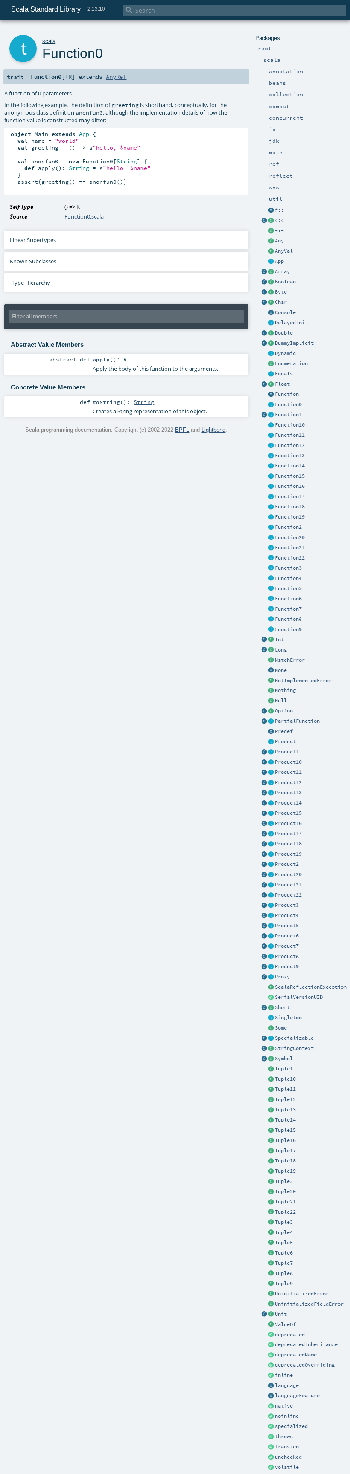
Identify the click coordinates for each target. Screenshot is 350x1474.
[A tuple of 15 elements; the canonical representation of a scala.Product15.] (271, 1130)
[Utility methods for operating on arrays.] (264, 271)
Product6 (287, 936)
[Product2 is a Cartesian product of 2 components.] (271, 864)
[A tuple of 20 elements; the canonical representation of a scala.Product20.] (271, 1191)
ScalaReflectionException (311, 987)
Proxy (282, 977)
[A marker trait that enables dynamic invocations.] (271, 353)
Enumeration (291, 363)
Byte (281, 292)
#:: (279, 210)
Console (285, 312)
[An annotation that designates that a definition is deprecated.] (271, 1335)
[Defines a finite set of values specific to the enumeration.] (271, 364)
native (284, 1406)
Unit (281, 1314)
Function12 (290, 445)
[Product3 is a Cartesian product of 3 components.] (271, 905)
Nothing (285, 690)
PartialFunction (297, 721)
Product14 (288, 803)
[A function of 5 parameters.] (271, 589)
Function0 (288, 404)
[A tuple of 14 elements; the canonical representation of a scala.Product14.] (271, 1120)
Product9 (287, 966)
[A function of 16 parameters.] (271, 486)
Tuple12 (285, 1099)
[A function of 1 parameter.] (271, 415)
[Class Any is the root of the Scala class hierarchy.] (271, 241)
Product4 (287, 915)
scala (48, 41)
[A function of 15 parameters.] (271, 476)
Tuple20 (285, 1191)
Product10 (288, 762)
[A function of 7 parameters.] (271, 609)
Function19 (290, 517)
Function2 (288, 527)
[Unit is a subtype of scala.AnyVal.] (271, 1314)
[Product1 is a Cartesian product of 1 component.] (271, 752)
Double (284, 333)
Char (281, 302)
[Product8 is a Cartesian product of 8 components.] (271, 956)
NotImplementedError (303, 681)
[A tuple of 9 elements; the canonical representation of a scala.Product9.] (271, 1284)
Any (279, 241)
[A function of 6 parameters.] (271, 599)
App (279, 261)
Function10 (290, 425)
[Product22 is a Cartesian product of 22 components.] (271, 895)
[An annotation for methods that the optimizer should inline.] (271, 1375)
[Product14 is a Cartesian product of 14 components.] (271, 803)
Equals (284, 374)
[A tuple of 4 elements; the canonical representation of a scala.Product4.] (271, 1232)
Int (279, 640)
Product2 (287, 864)
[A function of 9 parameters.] (271, 629)
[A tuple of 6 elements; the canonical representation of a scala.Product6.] (271, 1253)
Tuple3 (284, 1222)
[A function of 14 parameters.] (271, 466)
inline (284, 1375)
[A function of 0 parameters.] (271, 404)
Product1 (287, 752)
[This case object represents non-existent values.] (271, 670)
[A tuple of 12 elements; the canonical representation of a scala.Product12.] (271, 1099)
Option (284, 711)
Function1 (288, 415)
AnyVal (284, 251)
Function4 (288, 578)
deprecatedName (296, 1355)
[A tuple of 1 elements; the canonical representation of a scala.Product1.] (271, 1069)
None (281, 670)
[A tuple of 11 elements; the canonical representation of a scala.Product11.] (271, 1089)
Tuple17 (285, 1151)
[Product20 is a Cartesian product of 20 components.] (271, 874)
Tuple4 (284, 1232)
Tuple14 (285, 1120)
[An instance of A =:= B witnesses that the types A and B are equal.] (271, 231)
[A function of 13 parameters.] (271, 456)
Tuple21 (285, 1202)
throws (284, 1436)
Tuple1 (284, 1069)
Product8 (287, 956)
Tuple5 (284, 1243)
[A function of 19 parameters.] (271, 517)
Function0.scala (84, 216)
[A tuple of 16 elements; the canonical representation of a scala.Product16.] (271, 1140)
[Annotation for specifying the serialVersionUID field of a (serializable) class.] (271, 997)
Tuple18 (285, 1161)
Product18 (288, 844)
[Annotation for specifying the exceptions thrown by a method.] (271, 1437)
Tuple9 (284, 1284)
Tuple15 (285, 1130)
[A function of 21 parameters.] (271, 548)
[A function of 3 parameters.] (271, 568)
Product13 (288, 793)
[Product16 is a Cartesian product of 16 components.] (271, 823)
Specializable (294, 1038)
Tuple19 (285, 1171)
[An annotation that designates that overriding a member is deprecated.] (271, 1365)
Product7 (287, 946)
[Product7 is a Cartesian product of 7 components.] (271, 946)
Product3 (287, 905)
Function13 (290, 456)
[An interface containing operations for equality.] (271, 374)
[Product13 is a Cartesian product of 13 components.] (271, 793)
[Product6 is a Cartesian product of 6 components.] (271, 936)
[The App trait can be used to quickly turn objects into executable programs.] (271, 261)
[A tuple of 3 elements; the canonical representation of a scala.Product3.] (271, 1222)
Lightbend (213, 430)
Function (287, 394)
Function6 (288, 599)
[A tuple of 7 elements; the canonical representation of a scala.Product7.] (271, 1263)
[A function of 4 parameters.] (271, 578)
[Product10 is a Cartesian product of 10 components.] (271, 762)
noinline (287, 1416)
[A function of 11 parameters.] (271, 435)
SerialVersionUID (299, 997)
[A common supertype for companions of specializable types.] (271, 1038)
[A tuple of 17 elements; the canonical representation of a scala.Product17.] (271, 1151)
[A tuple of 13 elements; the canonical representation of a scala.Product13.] (271, 1110)
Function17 (290, 496)
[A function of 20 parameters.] (271, 537)
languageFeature (297, 1396)
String (144, 401)
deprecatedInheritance (306, 1344)
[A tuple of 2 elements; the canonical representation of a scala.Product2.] (271, 1181)
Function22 (290, 558)
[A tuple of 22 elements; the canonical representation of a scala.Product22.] (271, 1212)
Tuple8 (284, 1273)
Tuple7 (284, 1263)
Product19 (288, 854)
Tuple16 (285, 1140)
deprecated (290, 1335)
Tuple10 (285, 1079)
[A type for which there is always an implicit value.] (271, 343)
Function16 (290, 486)
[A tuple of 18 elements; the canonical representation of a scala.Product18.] (271, 1161)
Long (281, 650)
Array (282, 271)
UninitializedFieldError (309, 1304)
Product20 (288, 874)
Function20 (290, 537)
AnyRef (116, 77)
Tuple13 (285, 1110)
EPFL (182, 430)
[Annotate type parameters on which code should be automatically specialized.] (271, 1426)
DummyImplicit (294, 343)
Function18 (290, 507)
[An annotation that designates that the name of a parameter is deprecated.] (271, 1355)
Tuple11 (285, 1089)
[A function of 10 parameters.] (271, 425)
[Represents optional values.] (271, 711)
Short (282, 1007)
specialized (291, 1426)
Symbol (284, 1059)
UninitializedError (302, 1294)
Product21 (288, 885)
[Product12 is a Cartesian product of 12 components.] (271, 782)
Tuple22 (285, 1212)
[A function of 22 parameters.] (271, 558)
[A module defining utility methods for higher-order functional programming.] (271, 394)
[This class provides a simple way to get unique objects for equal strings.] (271, 1059)
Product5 (287, 926)
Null (281, 701)
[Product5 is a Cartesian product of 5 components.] (271, 926)
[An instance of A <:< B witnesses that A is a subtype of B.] (271, 220)
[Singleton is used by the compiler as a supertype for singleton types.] (271, 1018)
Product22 (288, 895)
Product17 (288, 834)
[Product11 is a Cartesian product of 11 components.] (271, 772)
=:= (279, 231)
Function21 (290, 548)
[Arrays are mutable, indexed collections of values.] (271, 271)
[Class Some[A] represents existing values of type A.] (271, 1028)
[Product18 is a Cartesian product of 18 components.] (271, 844)
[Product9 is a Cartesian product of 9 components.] (271, 966)
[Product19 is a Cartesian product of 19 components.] (271, 854)
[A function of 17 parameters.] (271, 496)
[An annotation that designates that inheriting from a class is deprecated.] (271, 1344)
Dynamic (285, 353)
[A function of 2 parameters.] (271, 527)
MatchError (290, 660)
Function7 (288, 609)
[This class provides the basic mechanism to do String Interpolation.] (271, 1048)
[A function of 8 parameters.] (271, 619)
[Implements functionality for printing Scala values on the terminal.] (271, 312)
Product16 (288, 823)
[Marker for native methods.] (271, 1406)
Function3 (288, 568)
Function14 (290, 466)
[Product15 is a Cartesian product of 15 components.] (271, 813)
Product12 (288, 782)
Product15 (288, 813)
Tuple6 (284, 1253)
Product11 (288, 772)
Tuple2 (284, 1181)
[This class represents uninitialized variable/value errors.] (271, 1294)
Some (281, 1028)
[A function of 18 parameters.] (271, 507)
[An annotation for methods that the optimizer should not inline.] (271, 1416)
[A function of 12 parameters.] (271, 445)
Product (285, 741)
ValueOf (285, 1324)
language (287, 1385)
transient (288, 1447)
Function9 (288, 629)
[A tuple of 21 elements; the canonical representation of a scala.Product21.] (271, 1202)
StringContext (294, 1048)
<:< (279, 220)
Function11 (290, 435)
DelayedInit (291, 323)
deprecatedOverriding (305, 1365)
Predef (284, 731)
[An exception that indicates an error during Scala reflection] (271, 987)
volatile (287, 1467)
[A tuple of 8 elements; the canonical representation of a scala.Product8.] (271, 1273)
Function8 (288, 619)
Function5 (288, 588)
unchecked (288, 1457)
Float (282, 384)
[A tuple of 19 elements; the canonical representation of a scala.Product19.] (271, 1171)
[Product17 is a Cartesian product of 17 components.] (271, 834)
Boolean (285, 282)
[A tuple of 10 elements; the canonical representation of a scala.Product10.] (271, 1079)
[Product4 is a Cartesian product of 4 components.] (271, 915)
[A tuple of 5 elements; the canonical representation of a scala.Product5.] (271, 1243)
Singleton (288, 1018)
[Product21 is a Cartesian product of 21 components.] (271, 885)
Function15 (290, 476)
